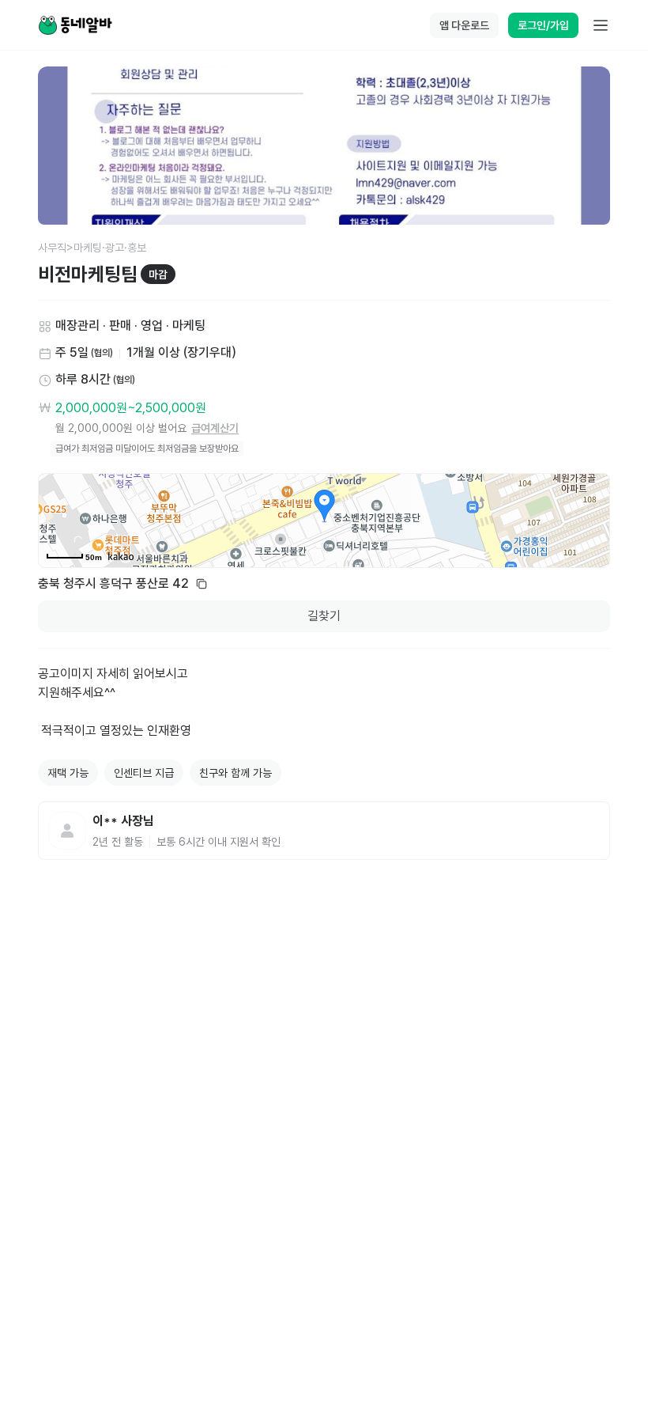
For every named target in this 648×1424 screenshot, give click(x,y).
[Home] (75, 25)
